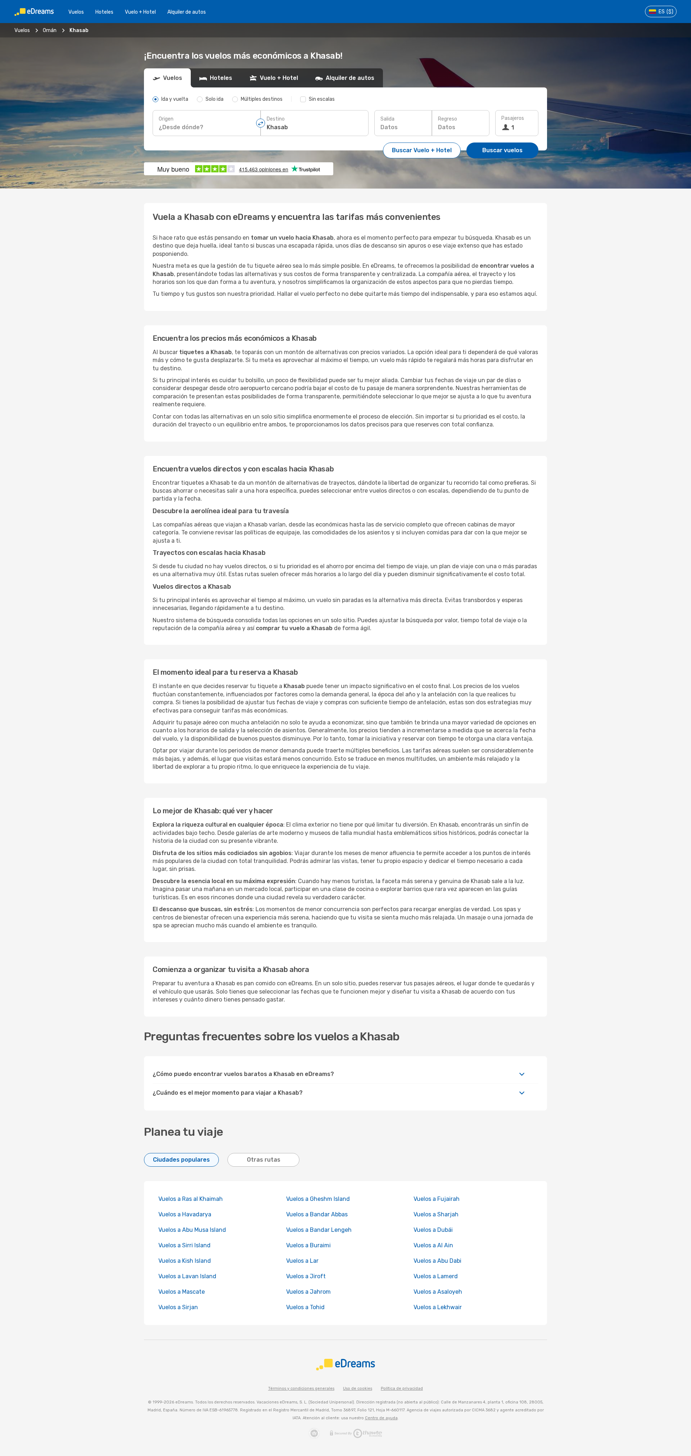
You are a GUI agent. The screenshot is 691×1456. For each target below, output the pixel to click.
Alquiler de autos (186, 12)
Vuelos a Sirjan (178, 1307)
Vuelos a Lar (302, 1260)
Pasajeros (512, 118)
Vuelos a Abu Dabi (437, 1260)
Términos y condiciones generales (301, 1388)
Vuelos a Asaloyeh (438, 1291)
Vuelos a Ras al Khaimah (190, 1198)
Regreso (447, 119)
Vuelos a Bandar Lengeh (319, 1229)
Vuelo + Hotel (140, 12)
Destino (276, 119)
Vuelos (76, 12)
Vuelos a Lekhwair (438, 1307)
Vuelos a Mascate (181, 1291)
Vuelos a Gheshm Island (318, 1198)
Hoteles (104, 12)
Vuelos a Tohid (305, 1307)
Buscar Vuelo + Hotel (422, 150)
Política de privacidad (402, 1388)
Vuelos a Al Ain (433, 1245)
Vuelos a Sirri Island (184, 1245)
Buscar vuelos (502, 150)
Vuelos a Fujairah (437, 1198)
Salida (387, 119)
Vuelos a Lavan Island (187, 1276)
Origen (166, 119)
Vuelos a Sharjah (436, 1214)
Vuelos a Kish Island (184, 1260)
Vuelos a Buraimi (308, 1245)
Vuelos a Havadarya (184, 1214)
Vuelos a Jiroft (306, 1276)
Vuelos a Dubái (433, 1229)
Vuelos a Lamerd (436, 1276)
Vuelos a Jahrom (308, 1291)
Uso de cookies (357, 1388)
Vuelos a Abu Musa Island (192, 1229)
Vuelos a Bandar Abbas (317, 1214)
